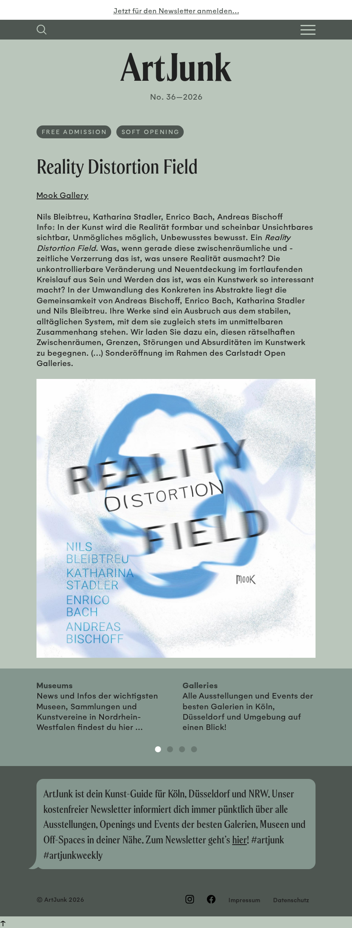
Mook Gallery (62, 194)
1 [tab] (158, 749)
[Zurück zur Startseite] (176, 67)
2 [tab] (170, 749)
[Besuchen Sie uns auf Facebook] (211, 899)
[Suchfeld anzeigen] (41, 29)
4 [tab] (194, 749)
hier (239, 839)
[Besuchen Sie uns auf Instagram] (189, 899)
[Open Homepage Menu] (308, 30)
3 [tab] (182, 749)
